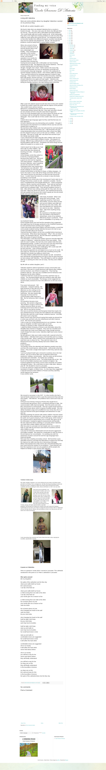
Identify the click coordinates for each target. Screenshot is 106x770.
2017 (70, 40)
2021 (70, 33)
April (71, 123)
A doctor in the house (74, 90)
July (71, 118)
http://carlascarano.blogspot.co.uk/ (76, 23)
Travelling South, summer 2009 (76, 98)
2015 (70, 43)
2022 (70, 31)
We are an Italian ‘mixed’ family (76, 101)
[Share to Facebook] (47, 682)
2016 (70, 42)
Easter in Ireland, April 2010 (75, 103)
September (72, 50)
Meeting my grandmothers (75, 94)
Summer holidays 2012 (74, 83)
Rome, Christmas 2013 (74, 78)
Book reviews (72, 55)
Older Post (61, 723)
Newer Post (23, 723)
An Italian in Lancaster (74, 109)
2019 (70, 37)
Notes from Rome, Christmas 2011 (76, 85)
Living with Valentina (74, 65)
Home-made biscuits (74, 73)
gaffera (58, 760)
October (71, 48)
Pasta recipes (72, 68)
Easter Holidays (73, 88)
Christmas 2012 (73, 81)
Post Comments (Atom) (30, 725)
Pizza (71, 56)
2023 (70, 30)
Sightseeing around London (75, 63)
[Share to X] (46, 682)
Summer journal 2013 (74, 80)
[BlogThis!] (44, 682)
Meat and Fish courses (74, 60)
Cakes (71, 66)
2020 (70, 35)
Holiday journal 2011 (74, 86)
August (71, 51)
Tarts (70, 71)
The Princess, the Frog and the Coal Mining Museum (77, 107)
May (71, 121)
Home (42, 723)
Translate (43, 732)
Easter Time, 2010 (73, 104)
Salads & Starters (73, 61)
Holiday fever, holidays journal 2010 (77, 96)
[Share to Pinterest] (48, 682)
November (72, 46)
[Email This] (43, 682)
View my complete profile (72, 25)
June (71, 120)
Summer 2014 (72, 76)
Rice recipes (72, 70)
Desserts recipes (73, 58)
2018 (70, 38)
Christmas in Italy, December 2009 (76, 116)
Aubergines (72, 53)
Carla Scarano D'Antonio (60, 738)
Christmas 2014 (73, 75)
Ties (70, 99)
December (72, 45)
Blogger (66, 760)
